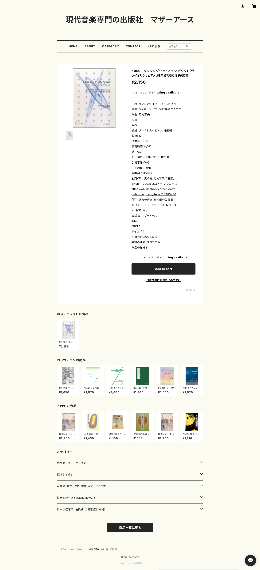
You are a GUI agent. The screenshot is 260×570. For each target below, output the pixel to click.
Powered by (126, 563)
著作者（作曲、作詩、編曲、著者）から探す (81, 486)
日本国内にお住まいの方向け (163, 280)
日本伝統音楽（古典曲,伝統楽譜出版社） (81, 509)
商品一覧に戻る (130, 528)
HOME (73, 46)
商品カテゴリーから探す (71, 463)
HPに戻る (154, 46)
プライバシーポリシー (71, 549)
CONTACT (133, 46)
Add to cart (163, 269)
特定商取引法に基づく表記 (103, 549)
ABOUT (90, 46)
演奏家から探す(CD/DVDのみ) (76, 497)
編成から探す (65, 474)
